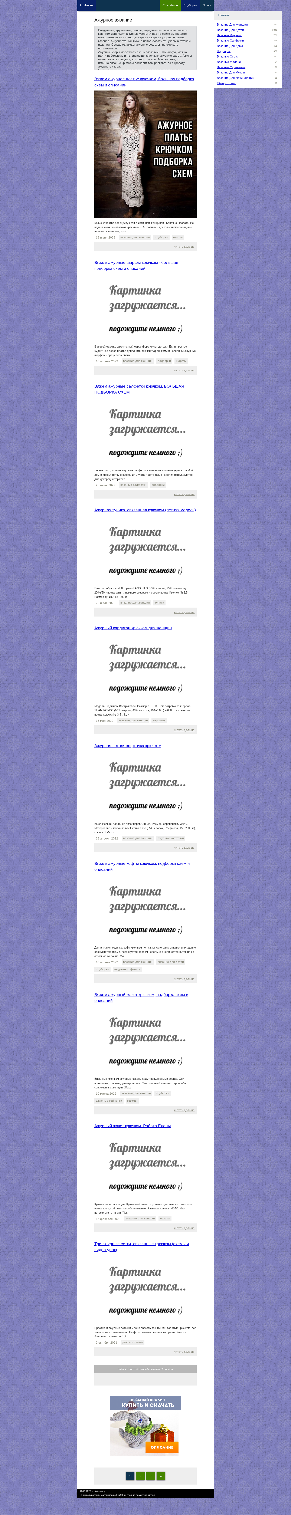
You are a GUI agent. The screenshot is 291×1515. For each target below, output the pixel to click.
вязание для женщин (135, 237)
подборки (161, 237)
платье (178, 237)
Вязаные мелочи (229, 61)
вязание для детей (171, 961)
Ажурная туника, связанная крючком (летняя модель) (145, 510)
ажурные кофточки (171, 838)
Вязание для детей (230, 30)
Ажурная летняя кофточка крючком (127, 745)
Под (190, 5)
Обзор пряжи (226, 83)
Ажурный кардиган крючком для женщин (133, 628)
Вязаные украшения (231, 67)
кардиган (159, 720)
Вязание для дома (230, 45)
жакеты (132, 1100)
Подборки (223, 51)
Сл (170, 5)
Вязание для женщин (232, 24)
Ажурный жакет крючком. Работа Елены (132, 1126)
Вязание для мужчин (231, 72)
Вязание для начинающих (235, 77)
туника (159, 602)
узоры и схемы (132, 1342)
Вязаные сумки (228, 56)
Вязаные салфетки (230, 40)
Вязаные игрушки (229, 35)
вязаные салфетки (133, 484)
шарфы (181, 360)
